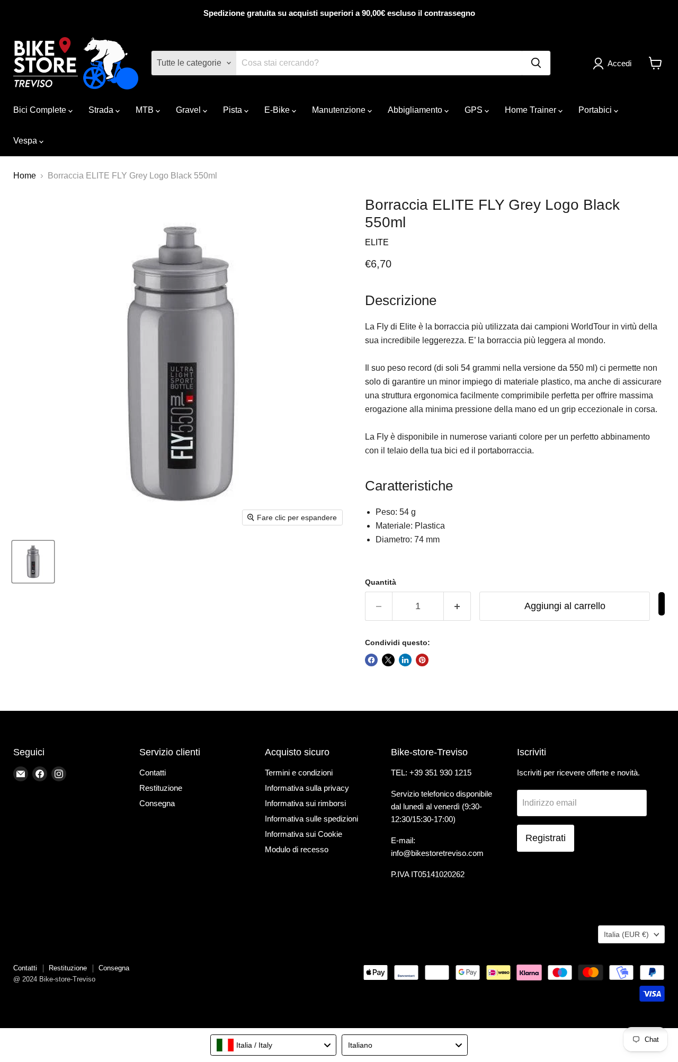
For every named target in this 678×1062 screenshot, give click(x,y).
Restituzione (160, 787)
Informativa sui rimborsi (305, 803)
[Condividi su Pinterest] (422, 660)
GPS (475, 109)
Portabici (596, 109)
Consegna (157, 803)
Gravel (189, 109)
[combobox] (273, 1045)
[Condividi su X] (388, 660)
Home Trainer (531, 109)
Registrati (545, 838)
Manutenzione (340, 109)
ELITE (377, 242)
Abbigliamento (416, 109)
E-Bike (278, 109)
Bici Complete (40, 109)
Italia (626, 934)
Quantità (380, 582)
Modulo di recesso (296, 849)
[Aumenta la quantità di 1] (457, 606)
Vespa (26, 140)
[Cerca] (536, 63)
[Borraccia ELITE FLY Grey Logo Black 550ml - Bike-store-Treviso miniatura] (33, 562)
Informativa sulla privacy (307, 787)
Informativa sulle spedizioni (311, 818)
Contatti (152, 772)
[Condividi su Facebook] (371, 660)
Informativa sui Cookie (303, 833)
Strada (101, 109)
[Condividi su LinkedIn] (405, 660)
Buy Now (661, 603)
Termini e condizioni (299, 772)
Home (24, 175)
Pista (233, 109)
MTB (146, 109)
